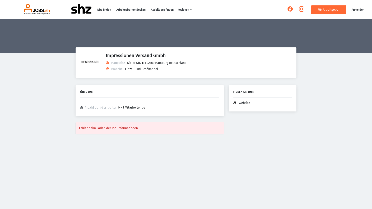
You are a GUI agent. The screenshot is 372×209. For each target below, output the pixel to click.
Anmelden (358, 9)
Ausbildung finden (162, 9)
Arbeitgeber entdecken (131, 9)
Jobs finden (104, 9)
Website (244, 103)
